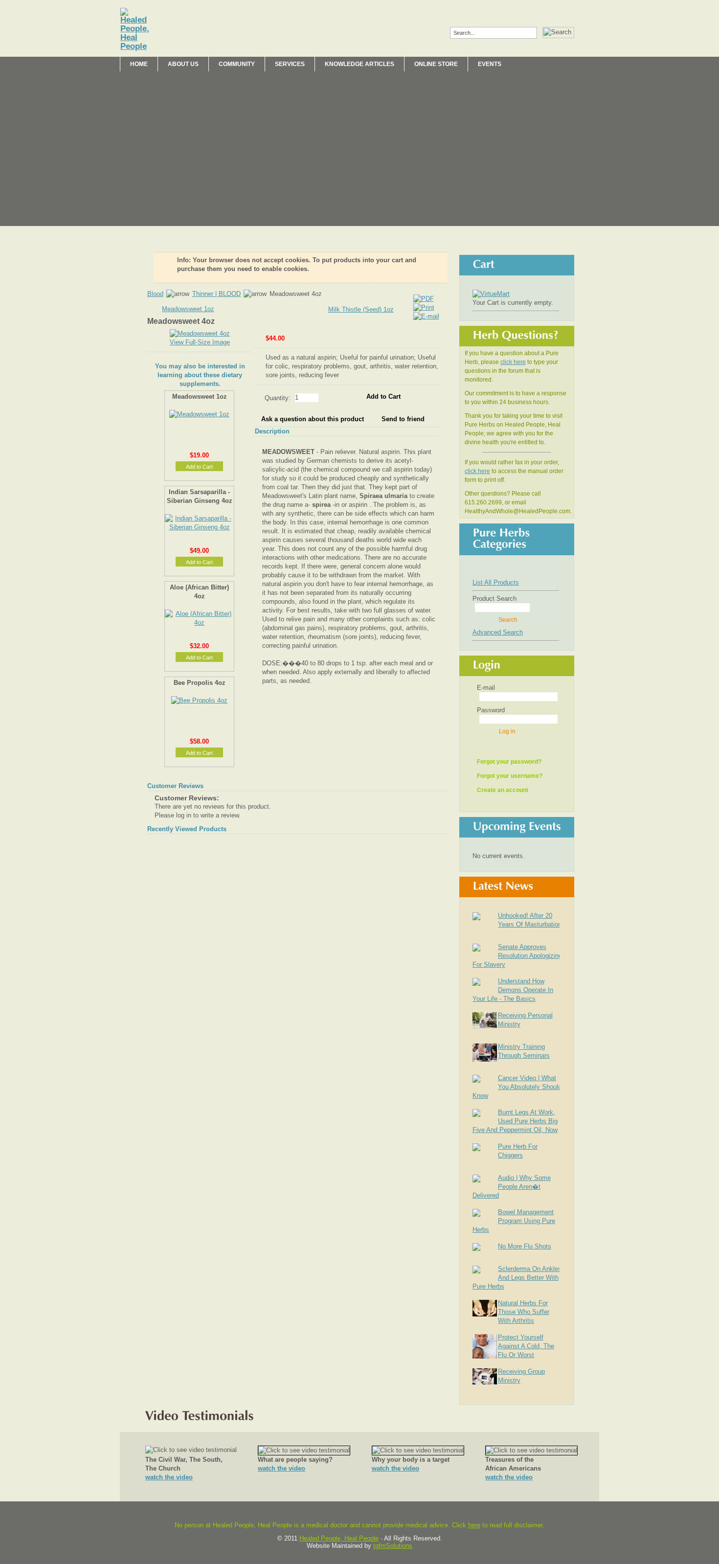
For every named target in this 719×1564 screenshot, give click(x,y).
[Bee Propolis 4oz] (199, 700)
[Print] (423, 305)
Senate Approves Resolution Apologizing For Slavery (517, 955)
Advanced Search (497, 632)
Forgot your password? (509, 761)
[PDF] (423, 296)
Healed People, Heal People (339, 1538)
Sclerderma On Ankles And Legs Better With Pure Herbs (517, 1277)
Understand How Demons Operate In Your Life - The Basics (512, 989)
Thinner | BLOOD (216, 293)
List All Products (495, 582)
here (474, 1525)
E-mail (486, 687)
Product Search (494, 598)
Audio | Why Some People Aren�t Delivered (511, 1186)
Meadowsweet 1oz (188, 309)
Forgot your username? (509, 775)
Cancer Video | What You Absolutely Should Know (517, 1086)
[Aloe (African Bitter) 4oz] (199, 622)
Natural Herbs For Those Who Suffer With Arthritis (523, 1311)
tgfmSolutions (392, 1545)
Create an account (502, 790)
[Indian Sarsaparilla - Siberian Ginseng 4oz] (199, 527)
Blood (155, 293)
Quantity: (278, 398)
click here (513, 362)
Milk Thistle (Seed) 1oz (361, 309)
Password (491, 710)
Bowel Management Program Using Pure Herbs (513, 1220)
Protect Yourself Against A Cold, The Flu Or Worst (526, 1346)
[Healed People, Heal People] (134, 29)
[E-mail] (426, 314)
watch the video (169, 1477)
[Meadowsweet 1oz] (199, 414)
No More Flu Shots (524, 1246)
